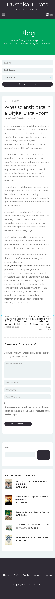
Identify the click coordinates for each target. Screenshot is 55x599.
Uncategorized (36, 40)
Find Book (28, 84)
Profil (16, 575)
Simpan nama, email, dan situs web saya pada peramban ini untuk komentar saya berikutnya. (27, 411)
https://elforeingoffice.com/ (18, 265)
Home (14, 40)
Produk (26, 575)
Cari (7, 447)
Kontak (48, 575)
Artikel (37, 575)
